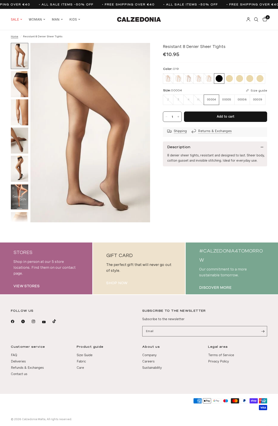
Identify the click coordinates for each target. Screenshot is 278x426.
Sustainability (152, 368)
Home (14, 36)
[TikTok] (57, 321)
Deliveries (18, 361)
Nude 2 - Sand (209, 78)
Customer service (28, 346)
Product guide (90, 346)
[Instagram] (36, 321)
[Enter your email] (262, 331)
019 (219, 78)
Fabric (81, 361)
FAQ (14, 355)
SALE (15, 19)
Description (178, 147)
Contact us (19, 374)
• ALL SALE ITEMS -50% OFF (64, 4)
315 (239, 78)
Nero (188, 78)
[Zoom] (141, 52)
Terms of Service (221, 355)
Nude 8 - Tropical (168, 78)
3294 (260, 78)
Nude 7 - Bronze (199, 78)
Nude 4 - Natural (178, 78)
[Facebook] (15, 321)
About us (151, 346)
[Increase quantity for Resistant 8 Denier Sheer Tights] (178, 117)
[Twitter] (26, 321)
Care (80, 368)
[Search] (256, 19)
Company (149, 355)
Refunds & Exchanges (27, 368)
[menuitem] (18, 19)
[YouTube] (47, 322)
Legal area (218, 346)
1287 (229, 78)
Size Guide (85, 355)
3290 (250, 78)
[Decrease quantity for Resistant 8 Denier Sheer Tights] (166, 117)
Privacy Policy (218, 361)
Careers (148, 361)
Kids (73, 19)
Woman (35, 19)
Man (56, 19)
